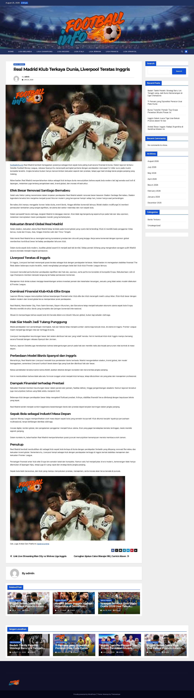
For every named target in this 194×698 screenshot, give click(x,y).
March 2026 (153, 185)
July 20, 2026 (109, 652)
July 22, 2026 (63, 652)
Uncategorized (154, 225)
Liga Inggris (63, 52)
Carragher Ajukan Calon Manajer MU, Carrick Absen (100, 556)
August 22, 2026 (19, 652)
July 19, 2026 (154, 652)
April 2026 (152, 179)
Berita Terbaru (19, 64)
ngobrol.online (43, 544)
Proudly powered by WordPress (85, 694)
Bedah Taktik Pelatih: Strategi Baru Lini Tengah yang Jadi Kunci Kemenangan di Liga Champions (165, 93)
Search (150, 63)
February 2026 (154, 191)
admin (26, 77)
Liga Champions (44, 52)
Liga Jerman (95, 52)
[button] (182, 51)
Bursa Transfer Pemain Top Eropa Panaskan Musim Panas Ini (119, 648)
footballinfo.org (16, 165)
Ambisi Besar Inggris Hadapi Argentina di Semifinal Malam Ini (73, 606)
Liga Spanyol (130, 52)
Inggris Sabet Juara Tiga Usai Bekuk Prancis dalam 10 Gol (28, 606)
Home (10, 52)
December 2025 (155, 203)
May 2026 (152, 173)
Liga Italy (79, 52)
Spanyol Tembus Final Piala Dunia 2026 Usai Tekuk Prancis (118, 606)
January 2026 (154, 197)
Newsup (106, 694)
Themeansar (115, 694)
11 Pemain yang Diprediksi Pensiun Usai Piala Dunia (72, 647)
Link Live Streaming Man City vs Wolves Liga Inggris (40, 556)
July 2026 (152, 167)
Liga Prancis (112, 52)
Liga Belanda (25, 52)
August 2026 (153, 161)
